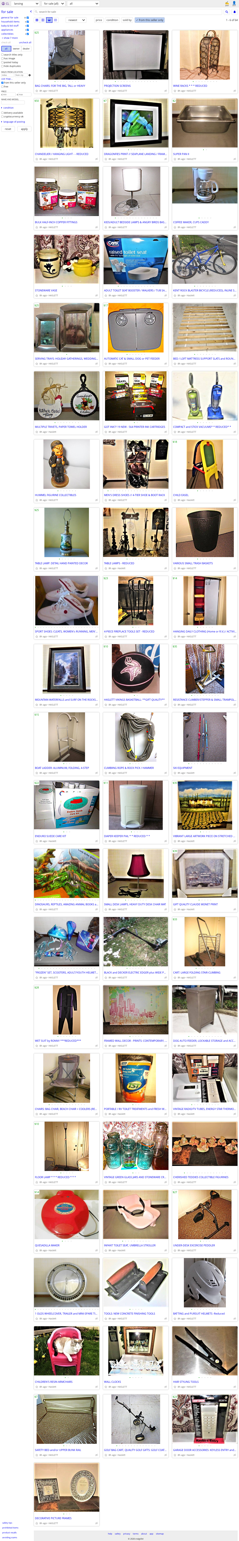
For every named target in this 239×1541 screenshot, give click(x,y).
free (6, 86)
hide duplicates (12, 66)
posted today (11, 62)
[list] (37, 20)
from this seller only (15, 82)
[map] (55, 20)
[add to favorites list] (37, 91)
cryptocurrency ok (13, 116)
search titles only (13, 54)
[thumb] (43, 20)
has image (9, 58)
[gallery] (49, 20)
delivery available (13, 112)
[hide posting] (97, 91)
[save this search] (235, 12)
